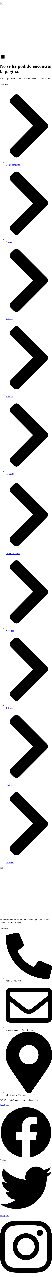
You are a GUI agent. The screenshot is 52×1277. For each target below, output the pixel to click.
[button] (26, 57)
